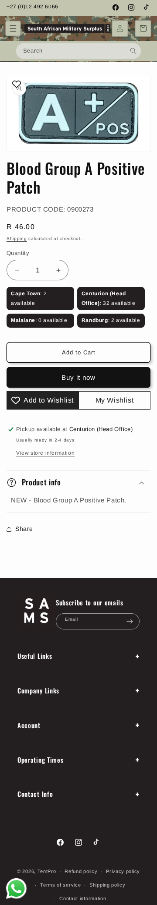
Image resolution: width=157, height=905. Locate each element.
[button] (13, 28)
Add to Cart (79, 352)
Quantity (18, 253)
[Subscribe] (129, 621)
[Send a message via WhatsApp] (16, 889)
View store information (45, 453)
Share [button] (24, 528)
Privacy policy (123, 871)
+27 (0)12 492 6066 (32, 7)
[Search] (133, 50)
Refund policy (81, 871)
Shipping (17, 238)
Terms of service (60, 884)
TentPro (47, 871)
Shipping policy (107, 884)
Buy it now (78, 377)
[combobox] (78, 51)
